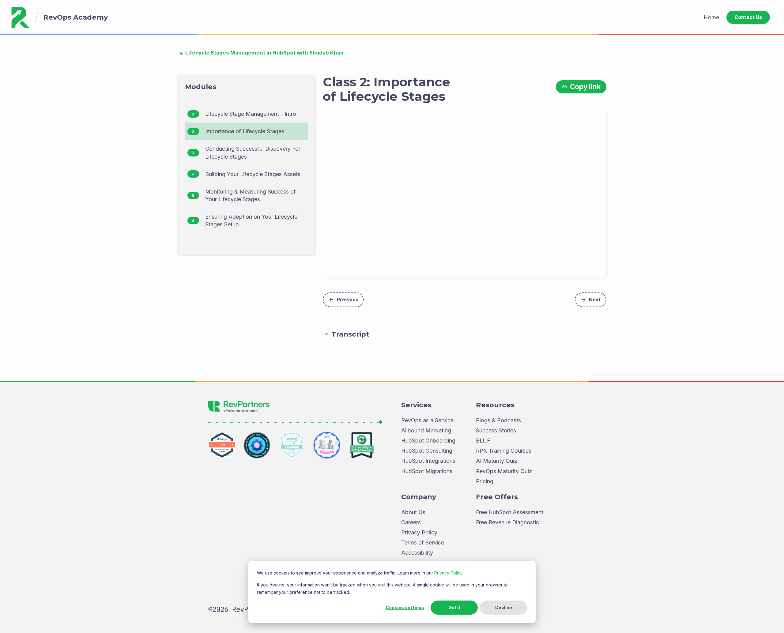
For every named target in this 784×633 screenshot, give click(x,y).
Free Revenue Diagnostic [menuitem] (507, 522)
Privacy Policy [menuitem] (419, 532)
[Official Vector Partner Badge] (327, 445)
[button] (464, 334)
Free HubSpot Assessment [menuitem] (509, 512)
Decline (503, 607)
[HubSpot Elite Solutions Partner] (222, 445)
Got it (454, 607)
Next (590, 299)
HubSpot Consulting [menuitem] (426, 450)
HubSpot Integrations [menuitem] (428, 461)
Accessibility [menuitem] (417, 552)
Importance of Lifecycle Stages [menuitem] (244, 131)
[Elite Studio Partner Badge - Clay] (257, 445)
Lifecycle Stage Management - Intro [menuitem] (250, 114)
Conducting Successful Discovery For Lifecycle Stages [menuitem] (252, 152)
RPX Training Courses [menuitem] (503, 450)
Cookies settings (405, 607)
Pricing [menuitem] (484, 481)
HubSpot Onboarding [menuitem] (428, 440)
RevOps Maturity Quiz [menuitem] (504, 471)
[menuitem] (711, 17)
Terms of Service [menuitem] (422, 542)
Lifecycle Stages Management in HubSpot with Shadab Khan (264, 53)
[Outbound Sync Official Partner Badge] (361, 445)
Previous (343, 299)
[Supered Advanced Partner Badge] (292, 445)
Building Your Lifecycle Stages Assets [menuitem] (252, 174)
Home (711, 17)
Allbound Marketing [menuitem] (426, 430)
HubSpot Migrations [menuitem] (426, 471)
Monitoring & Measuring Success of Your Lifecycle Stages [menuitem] (250, 195)
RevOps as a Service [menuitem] (427, 420)
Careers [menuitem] (411, 522)
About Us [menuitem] (413, 512)
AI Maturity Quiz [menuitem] (496, 461)
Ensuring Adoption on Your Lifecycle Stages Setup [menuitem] (251, 220)
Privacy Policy (448, 572)
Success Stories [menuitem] (496, 430)
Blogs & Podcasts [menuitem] (498, 420)
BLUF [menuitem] (483, 440)
